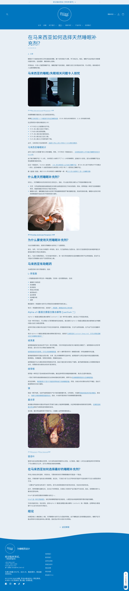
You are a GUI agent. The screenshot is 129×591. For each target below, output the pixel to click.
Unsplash (47, 110)
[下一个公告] (100, 2)
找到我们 (48, 554)
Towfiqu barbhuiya (37, 235)
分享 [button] (31, 54)
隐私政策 (48, 568)
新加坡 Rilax (49, 575)
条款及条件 (49, 564)
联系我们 (48, 557)
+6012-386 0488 (11, 564)
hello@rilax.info (11, 566)
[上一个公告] (29, 2)
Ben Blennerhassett (37, 110)
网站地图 (48, 572)
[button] (7, 14)
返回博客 (65, 527)
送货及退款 (49, 561)
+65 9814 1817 (10, 562)
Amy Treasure (44, 452)
